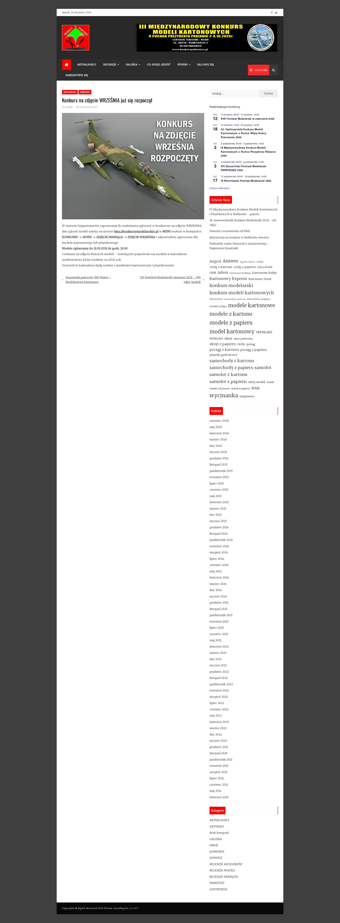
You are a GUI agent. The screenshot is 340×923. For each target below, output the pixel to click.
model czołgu (218, 306)
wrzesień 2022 (219, 690)
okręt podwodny (243, 338)
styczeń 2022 (218, 740)
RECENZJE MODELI (222, 870)
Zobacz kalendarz (219, 188)
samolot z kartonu (228, 374)
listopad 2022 (218, 678)
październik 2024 (221, 540)
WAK (255, 388)
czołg (259, 261)
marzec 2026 (218, 439)
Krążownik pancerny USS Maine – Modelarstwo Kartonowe (88, 280)
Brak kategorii (219, 832)
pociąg (250, 344)
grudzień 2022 (219, 671)
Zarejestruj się (77, 75)
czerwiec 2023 (218, 634)
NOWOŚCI (215, 858)
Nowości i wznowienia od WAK (229, 231)
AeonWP (133, 908)
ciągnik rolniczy (247, 262)
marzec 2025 (217, 508)
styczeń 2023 (218, 665)
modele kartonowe (251, 305)
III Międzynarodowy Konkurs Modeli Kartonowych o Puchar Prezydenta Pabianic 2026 (248, 151)
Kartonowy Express (228, 278)
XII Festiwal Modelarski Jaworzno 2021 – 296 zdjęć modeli (170, 280)
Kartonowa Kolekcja (240, 273)
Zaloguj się (205, 64)
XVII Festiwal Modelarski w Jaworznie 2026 (247, 118)
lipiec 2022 (216, 703)
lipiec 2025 (216, 483)
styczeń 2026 (218, 452)
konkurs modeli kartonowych (241, 293)
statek (270, 382)
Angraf (215, 261)
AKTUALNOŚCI (86, 64)
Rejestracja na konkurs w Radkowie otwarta (239, 237)
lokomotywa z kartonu (235, 299)
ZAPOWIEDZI (218, 889)
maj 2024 (215, 571)
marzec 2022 (218, 728)
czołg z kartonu (220, 267)
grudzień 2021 (218, 747)
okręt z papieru (222, 344)
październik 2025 (221, 471)
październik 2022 (221, 684)
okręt (228, 338)
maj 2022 (215, 715)
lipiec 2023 (216, 627)
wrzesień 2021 (218, 765)
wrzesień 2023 (219, 621)
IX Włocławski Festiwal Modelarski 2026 (246, 180)
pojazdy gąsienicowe (223, 355)
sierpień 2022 (218, 697)
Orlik (241, 344)
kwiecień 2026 (219, 433)
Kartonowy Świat (259, 279)
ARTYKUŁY (216, 826)
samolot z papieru (228, 381)
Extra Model (264, 267)
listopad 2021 (218, 753)
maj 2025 (215, 496)
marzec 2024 (218, 584)
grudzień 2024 (219, 527)
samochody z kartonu (231, 360)
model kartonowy (232, 331)
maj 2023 (215, 640)
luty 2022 (215, 734)
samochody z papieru (231, 367)
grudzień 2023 (218, 602)
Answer (230, 261)
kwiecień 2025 (219, 502)
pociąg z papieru (253, 350)
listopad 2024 (218, 533)
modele (69, 107)
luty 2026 (215, 446)
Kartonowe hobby (264, 272)
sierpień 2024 (218, 552)
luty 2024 (215, 590)
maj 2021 (215, 791)
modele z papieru (231, 322)
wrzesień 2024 (219, 546)
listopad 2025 (218, 464)
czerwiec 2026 (219, 420)
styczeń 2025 (218, 521)
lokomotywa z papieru (258, 299)
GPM (212, 272)
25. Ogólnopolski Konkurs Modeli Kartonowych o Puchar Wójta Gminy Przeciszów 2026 (243, 133)
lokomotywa (216, 299)
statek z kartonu (219, 388)
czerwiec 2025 (218, 489)
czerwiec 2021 (218, 784)
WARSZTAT (217, 883)
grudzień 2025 (219, 458)
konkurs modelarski (231, 285)
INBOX (213, 845)
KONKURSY (85, 92)
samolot (263, 367)
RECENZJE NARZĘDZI (223, 876)
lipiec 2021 (216, 778)
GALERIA (215, 839)
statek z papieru (240, 388)
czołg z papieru (244, 267)
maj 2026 (215, 427)
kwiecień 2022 (219, 722)
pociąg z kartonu (224, 349)
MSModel (216, 338)
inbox (223, 272)
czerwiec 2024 (219, 565)
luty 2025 (215, 514)
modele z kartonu (230, 314)
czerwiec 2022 (219, 709)
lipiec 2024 (216, 558)
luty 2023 (215, 659)
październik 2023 (221, 615)
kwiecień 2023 (219, 646)
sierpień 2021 (218, 772)
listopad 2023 (218, 609)
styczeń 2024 (218, 596)
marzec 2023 (217, 653)
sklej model (256, 382)
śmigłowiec (247, 396)
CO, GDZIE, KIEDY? (159, 64)
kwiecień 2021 (218, 797)
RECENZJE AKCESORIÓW (225, 864)
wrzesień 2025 (219, 477)
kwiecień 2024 (219, 577)
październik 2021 (220, 759)
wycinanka (223, 395)
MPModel (264, 332)
